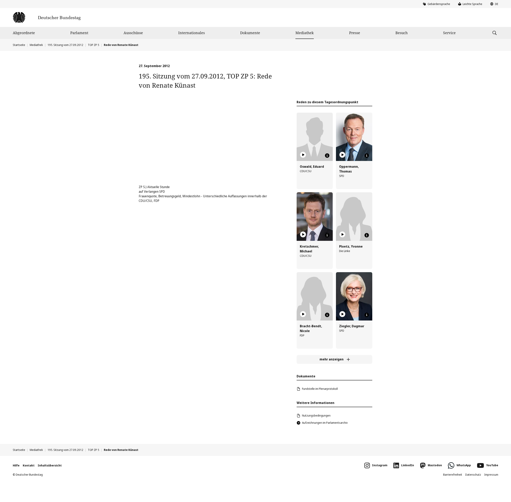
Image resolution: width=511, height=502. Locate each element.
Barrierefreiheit (452, 474)
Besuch (401, 32)
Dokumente (250, 32)
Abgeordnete (24, 32)
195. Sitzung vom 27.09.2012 (65, 45)
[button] (493, 4)
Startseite (19, 45)
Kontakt (29, 465)
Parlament (79, 32)
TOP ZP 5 (93, 45)
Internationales (191, 32)
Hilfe (16, 465)
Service (449, 32)
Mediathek (304, 32)
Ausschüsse (133, 32)
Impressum (491, 474)
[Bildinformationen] (327, 155)
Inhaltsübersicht (50, 465)
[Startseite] (46, 17)
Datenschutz (473, 474)
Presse (354, 32)
